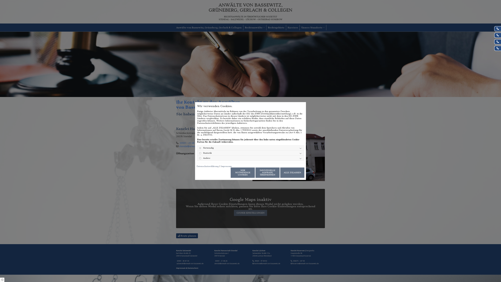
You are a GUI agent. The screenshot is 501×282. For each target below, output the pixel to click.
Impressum (226, 166)
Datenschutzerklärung (208, 166)
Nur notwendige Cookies (242, 172)
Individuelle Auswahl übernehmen (267, 172)
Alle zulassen (292, 172)
